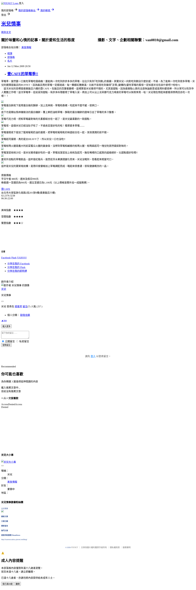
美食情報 (26, 47)
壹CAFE (5, 189)
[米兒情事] (2, 511)
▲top (4, 320)
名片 (9, 61)
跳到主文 (6, 32)
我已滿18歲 (7, 584)
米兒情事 (11, 23)
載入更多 (6, 326)
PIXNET (74, 547)
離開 (18, 584)
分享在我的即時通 (17, 271)
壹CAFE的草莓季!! (22, 74)
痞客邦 (18, 306)
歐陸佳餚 (25, 315)
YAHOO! (22, 257)
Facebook (6, 257)
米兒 (3, 289)
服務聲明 (127, 547)
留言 (25, 306)
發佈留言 (6, 345)
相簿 (9, 53)
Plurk (14, 257)
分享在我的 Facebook (18, 263)
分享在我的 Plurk (16, 267)
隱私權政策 (115, 547)
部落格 (11, 57)
